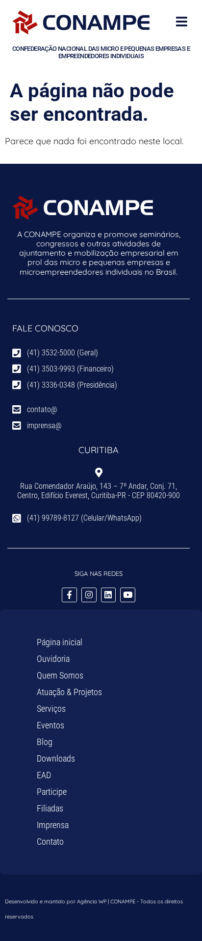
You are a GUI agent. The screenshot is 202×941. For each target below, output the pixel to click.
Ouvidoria (53, 659)
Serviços (51, 708)
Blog (44, 742)
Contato (50, 841)
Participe (52, 792)
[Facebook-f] (69, 595)
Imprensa (53, 825)
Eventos (50, 725)
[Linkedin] (108, 595)
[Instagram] (89, 595)
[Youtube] (127, 595)
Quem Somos (60, 675)
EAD (44, 775)
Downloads (56, 758)
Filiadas (50, 808)
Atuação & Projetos (69, 692)
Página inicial (59, 642)
